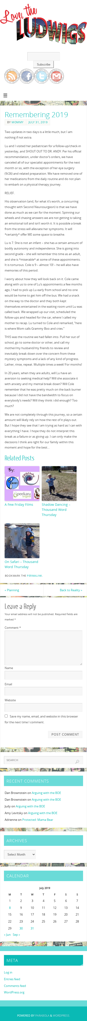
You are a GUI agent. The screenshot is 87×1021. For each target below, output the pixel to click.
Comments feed (15, 986)
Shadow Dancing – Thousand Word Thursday (56, 509)
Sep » (16, 935)
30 (21, 928)
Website (10, 700)
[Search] (77, 761)
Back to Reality (71, 590)
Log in (8, 972)
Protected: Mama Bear (37, 820)
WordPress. (61, 1016)
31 (32, 928)
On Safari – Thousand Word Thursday (21, 564)
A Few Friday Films (19, 504)
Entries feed (12, 979)
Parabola (42, 1016)
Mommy (18, 122)
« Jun (7, 935)
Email (8, 684)
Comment (13, 628)
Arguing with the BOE (46, 793)
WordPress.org (14, 992)
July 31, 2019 (38, 122)
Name (9, 668)
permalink (34, 575)
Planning (12, 590)
